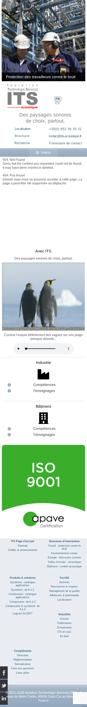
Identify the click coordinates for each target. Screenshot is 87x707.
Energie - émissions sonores (64, 557)
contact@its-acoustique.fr (65, 136)
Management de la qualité (64, 590)
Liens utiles (22, 672)
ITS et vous (64, 631)
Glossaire (22, 655)
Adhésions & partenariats (64, 595)
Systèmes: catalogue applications (22, 584)
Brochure (22, 136)
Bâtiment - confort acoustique (64, 566)
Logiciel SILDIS (22, 613)
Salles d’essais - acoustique (64, 561)
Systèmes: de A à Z (22, 589)
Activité (64, 618)
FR (57, 99)
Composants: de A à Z (23, 601)
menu (46, 152)
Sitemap (23, 545)
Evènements (64, 627)
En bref (64, 636)
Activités (64, 582)
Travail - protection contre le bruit (64, 547)
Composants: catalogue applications (22, 595)
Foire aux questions (22, 668)
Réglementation (23, 659)
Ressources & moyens (64, 586)
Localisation (23, 129)
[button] (73, 41)
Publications (64, 623)
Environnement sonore (64, 553)
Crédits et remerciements (22, 549)
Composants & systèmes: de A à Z (22, 607)
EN (57, 103)
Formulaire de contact (65, 143)
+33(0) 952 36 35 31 (65, 129)
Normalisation (23, 664)
